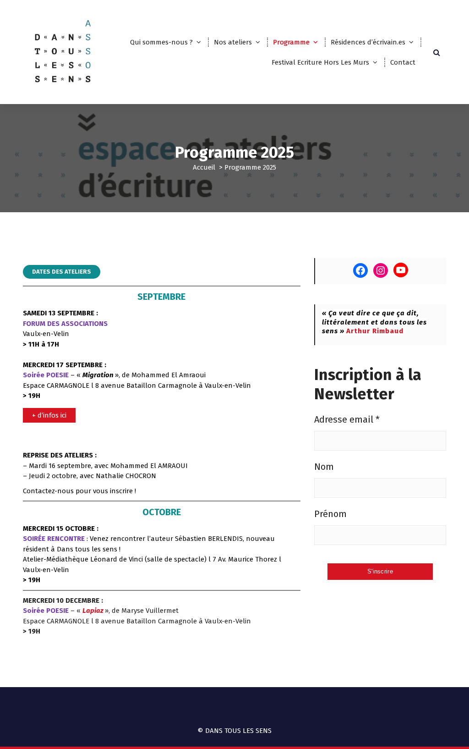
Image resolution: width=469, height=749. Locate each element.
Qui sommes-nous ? (161, 42)
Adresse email (347, 419)
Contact (402, 62)
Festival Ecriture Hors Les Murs (320, 62)
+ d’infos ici (49, 415)
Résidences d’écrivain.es (368, 42)
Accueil (204, 167)
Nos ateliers (233, 42)
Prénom (330, 513)
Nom (324, 466)
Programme (291, 42)
